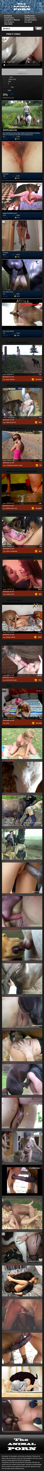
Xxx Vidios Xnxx (8, 292)
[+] (11, 94)
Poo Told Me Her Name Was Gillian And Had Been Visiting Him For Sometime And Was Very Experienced (21, 134)
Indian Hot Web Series (10, 213)
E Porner (5, 174)
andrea (8, 594)
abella (13, 637)
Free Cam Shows (8, 331)
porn (11, 422)
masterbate (13, 551)
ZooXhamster (29, 16)
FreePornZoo (9, 18)
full (15, 422)
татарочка (9, 465)
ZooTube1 (8, 16)
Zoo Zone (28, 22)
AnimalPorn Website (12, 20)
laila (12, 594)
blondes (12, 379)
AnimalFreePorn (30, 20)
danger (8, 637)
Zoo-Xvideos (9, 22)
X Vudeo (5, 252)
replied (8, 508)
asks (12, 508)
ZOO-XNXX (8, 24)
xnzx (7, 723)
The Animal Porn (27, 9)
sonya (20, 465)
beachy (15, 465)
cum (15, 508)
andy (14, 680)
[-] (13, 94)
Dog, (12, 87)
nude (7, 379)
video (9, 90)
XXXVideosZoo (30, 18)
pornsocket (9, 680)
